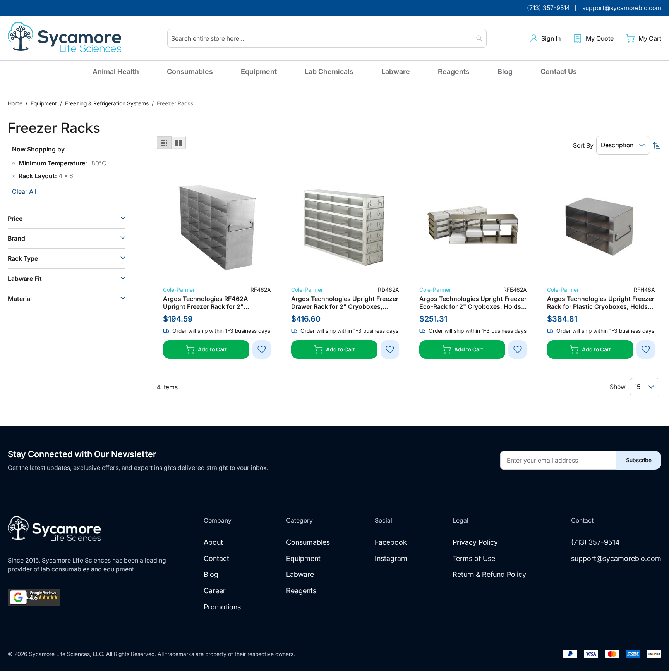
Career (215, 591)
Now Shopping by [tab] (38, 149)
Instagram (391, 558)
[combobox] (327, 38)
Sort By (583, 145)
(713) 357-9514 (595, 542)
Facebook (391, 542)
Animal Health (116, 71)
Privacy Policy (475, 542)
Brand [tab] (16, 238)
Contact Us (558, 71)
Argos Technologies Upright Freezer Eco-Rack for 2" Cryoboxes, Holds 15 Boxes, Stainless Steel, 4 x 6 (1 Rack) (473, 302)
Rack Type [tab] (23, 258)
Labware (395, 71)
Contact (216, 558)
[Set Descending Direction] (656, 145)
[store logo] (66, 38)
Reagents (454, 71)
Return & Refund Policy (489, 574)
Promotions (222, 607)
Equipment (259, 71)
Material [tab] (20, 299)
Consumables (190, 71)
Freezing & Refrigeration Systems (107, 103)
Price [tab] (15, 218)
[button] (545, 38)
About (213, 542)
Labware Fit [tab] (25, 278)
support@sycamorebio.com (616, 558)
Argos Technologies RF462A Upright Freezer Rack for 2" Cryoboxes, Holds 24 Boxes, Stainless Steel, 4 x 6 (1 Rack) (206, 302)
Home (16, 103)
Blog (505, 71)
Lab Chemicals (329, 71)
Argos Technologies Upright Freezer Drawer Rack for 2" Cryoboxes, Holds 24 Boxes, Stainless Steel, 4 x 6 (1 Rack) (344, 302)
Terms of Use (474, 558)
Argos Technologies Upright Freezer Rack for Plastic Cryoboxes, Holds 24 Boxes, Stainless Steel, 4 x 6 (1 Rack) (600, 302)
